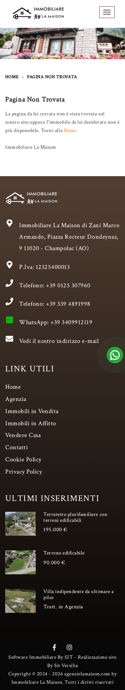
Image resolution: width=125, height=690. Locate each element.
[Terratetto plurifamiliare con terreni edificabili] (20, 523)
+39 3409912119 (71, 322)
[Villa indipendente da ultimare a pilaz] (20, 601)
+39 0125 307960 (68, 285)
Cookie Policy (23, 459)
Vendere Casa (23, 435)
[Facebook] (54, 648)
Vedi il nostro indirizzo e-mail (59, 341)
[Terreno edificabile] (20, 562)
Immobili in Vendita (32, 411)
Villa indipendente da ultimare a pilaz (78, 594)
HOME (12, 77)
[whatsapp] (115, 362)
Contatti (16, 447)
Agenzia (15, 399)
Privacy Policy (23, 472)
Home (70, 130)
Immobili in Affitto (30, 423)
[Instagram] (70, 648)
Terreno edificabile (64, 553)
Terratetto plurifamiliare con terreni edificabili (75, 517)
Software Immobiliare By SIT (40, 657)
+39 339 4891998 (68, 304)
